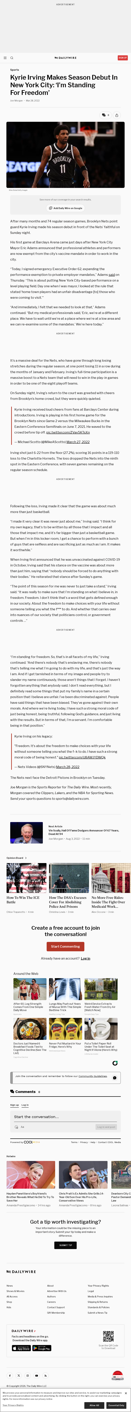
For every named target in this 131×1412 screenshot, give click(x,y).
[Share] (117, 115)
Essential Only (116, 1405)
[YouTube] (36, 1375)
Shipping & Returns (98, 1302)
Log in (85, 958)
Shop (9, 1302)
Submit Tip (65, 1245)
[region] (65, 1400)
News (10, 1285)
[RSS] (45, 1375)
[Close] (125, 1393)
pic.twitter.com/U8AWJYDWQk (82, 757)
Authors (51, 1296)
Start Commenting (65, 946)
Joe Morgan (16, 100)
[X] (18, 1375)
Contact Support (56, 1307)
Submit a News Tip (97, 1312)
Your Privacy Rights (98, 1285)
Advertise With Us (56, 1291)
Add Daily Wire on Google (68, 208)
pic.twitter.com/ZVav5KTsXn (68, 432)
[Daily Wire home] (65, 58)
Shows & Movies (15, 1291)
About (50, 1285)
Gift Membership (56, 1312)
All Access (12, 1296)
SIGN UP (123, 58)
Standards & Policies (99, 1307)
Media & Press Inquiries (100, 1296)
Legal (91, 1291)
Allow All (94, 1405)
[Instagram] (27, 1375)
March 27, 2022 (78, 442)
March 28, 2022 (67, 767)
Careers (51, 1302)
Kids (9, 1307)
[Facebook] (10, 1375)
